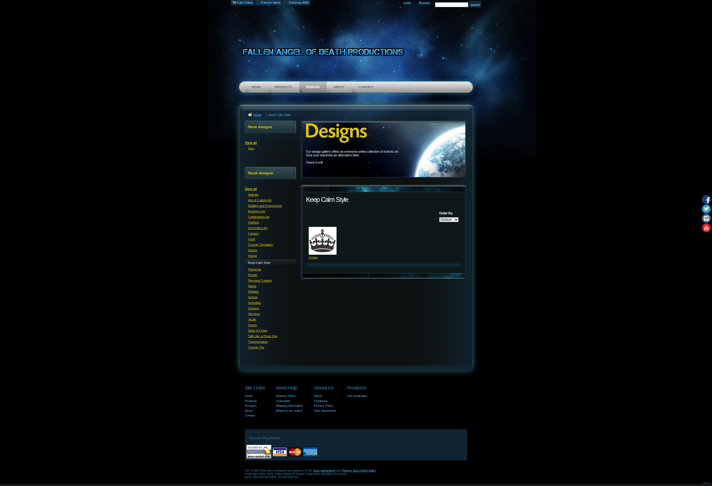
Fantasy (253, 233)
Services (254, 314)
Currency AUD (298, 2)
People (252, 275)
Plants (252, 286)
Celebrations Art (259, 217)
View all (251, 143)
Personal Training (260, 280)
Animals (253, 194)
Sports (252, 325)
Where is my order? (289, 410)
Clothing (253, 222)
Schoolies (254, 302)
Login (407, 2)
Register (424, 2)
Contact (366, 87)
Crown (313, 257)
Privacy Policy (323, 405)
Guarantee (283, 401)
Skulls (252, 319)
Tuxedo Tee (256, 347)
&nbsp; (323, 241)
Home (256, 87)
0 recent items (270, 2)
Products (283, 87)
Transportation (258, 341)
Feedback (321, 401)
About (339, 87)
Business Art (256, 211)
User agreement (324, 470)
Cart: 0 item (245, 2)
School (252, 297)
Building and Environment (265, 205)
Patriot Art (254, 269)
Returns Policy (286, 396)
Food (251, 239)
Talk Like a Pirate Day (263, 336)
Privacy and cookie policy (359, 470)
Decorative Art (257, 228)
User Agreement (325, 410)
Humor (252, 255)
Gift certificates (357, 396)
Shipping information (289, 405)
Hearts (252, 250)
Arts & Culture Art (259, 200)
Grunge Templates (260, 244)
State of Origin (257, 330)
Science (253, 308)
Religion (253, 291)
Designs (313, 87)
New (251, 148)
